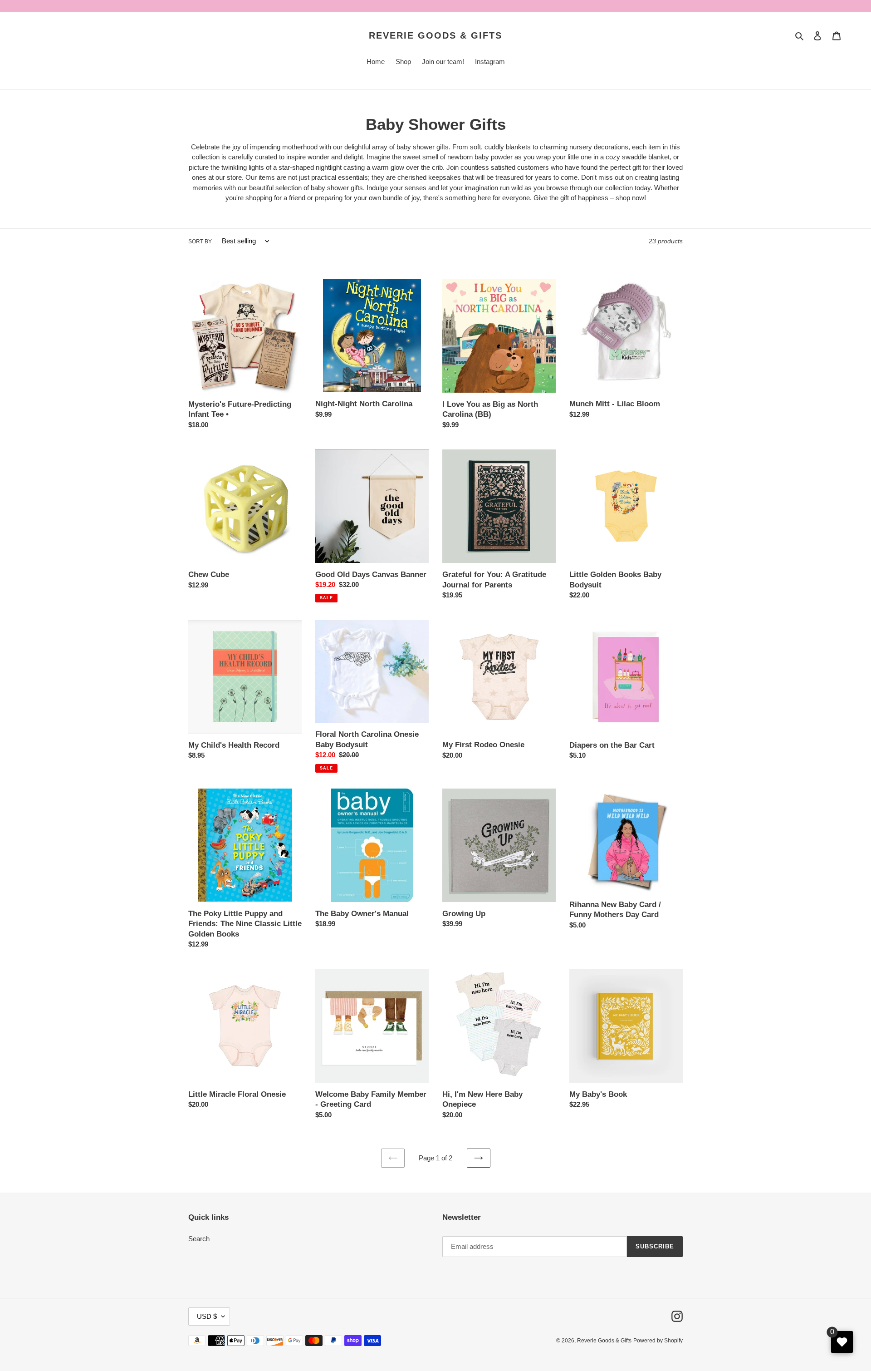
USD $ (207, 1316)
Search (199, 1239)
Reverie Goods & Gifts (435, 35)
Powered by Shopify (658, 1340)
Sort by (200, 241)
